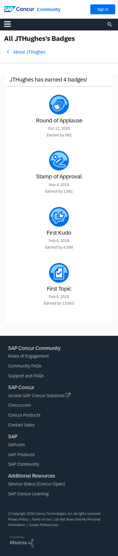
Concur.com (19, 405)
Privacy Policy (18, 519)
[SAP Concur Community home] (19, 8)
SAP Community (23, 464)
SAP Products (21, 454)
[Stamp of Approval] (59, 160)
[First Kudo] (59, 217)
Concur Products (24, 415)
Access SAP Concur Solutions (37, 395)
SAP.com (16, 444)
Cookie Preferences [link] (43, 525)
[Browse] (10, 23)
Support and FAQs (26, 376)
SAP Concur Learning (28, 494)
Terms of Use (41, 519)
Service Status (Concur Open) (36, 484)
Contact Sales (21, 425)
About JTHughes (29, 52)
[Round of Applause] (59, 104)
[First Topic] (59, 273)
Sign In (102, 9)
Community (48, 9)
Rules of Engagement (28, 356)
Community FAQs (24, 366)
